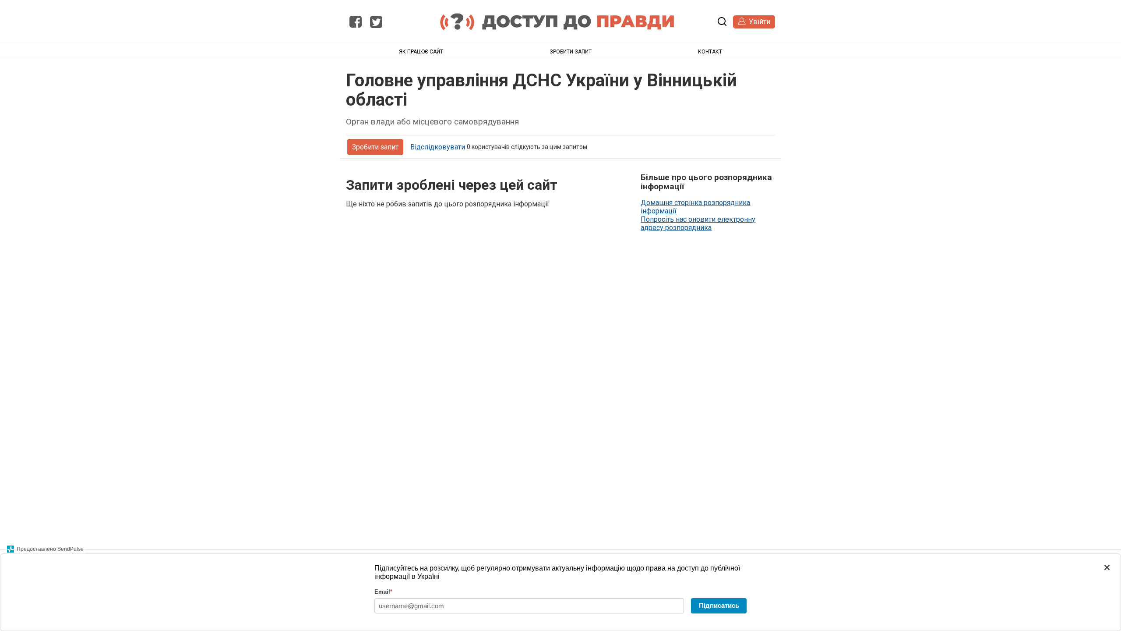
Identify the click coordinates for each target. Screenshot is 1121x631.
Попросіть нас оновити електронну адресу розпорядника (698, 223)
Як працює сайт (421, 52)
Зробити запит (571, 52)
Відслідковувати (437, 147)
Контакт (710, 52)
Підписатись (719, 605)
